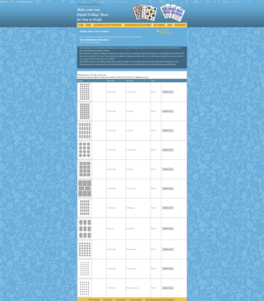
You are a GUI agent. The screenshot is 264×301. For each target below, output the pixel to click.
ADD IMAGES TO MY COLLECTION (107, 25)
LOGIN (80, 25)
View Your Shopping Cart (166, 31)
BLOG (170, 25)
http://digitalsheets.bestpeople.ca (95, 39)
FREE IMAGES (180, 25)
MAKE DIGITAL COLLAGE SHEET (138, 25)
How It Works (94, 299)
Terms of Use (121, 299)
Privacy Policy (136, 299)
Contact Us (108, 299)
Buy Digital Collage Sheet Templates (160, 299)
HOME (88, 25)
